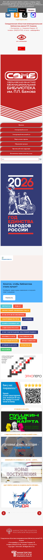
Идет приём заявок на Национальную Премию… (21, 485)
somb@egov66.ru (35, 30)
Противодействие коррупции (21, 148)
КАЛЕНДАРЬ (28, 319)
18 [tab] (32, 512)
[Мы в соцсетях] (8, 14)
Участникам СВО (25, 336)
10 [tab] (21, 512)
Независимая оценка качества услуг (21, 153)
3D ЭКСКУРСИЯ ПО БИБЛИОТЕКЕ (13, 315)
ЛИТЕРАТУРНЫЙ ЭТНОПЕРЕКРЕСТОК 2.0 (15, 310)
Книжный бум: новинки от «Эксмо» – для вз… (21, 460)
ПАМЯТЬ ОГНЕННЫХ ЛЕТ (10, 323)
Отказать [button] (22, 10)
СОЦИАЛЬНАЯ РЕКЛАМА (10, 328)
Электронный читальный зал (21, 134)
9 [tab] (20, 512)
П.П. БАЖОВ (6, 349)
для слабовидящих (21, 41)
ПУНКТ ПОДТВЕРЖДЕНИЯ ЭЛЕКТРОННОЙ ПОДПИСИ (19, 332)
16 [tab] (29, 512)
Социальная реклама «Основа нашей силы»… (21, 434)
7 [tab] (17, 512)
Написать (9, 298)
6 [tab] (16, 512)
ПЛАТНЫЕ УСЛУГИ (8, 336)
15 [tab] (28, 512)
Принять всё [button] (12, 10)
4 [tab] (13, 512)
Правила (21, 125)
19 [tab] (33, 512)
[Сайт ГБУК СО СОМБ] (21, 88)
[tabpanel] (21, 458)
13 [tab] (25, 512)
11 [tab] (22, 512)
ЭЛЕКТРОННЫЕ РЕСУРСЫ (10, 319)
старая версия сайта (21, 19)
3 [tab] (12, 512)
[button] (36, 367)
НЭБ (24, 328)
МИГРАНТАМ (6, 306)
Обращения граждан (21, 144)
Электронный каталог (21, 129)
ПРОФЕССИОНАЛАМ (28, 341)
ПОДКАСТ (18, 306)
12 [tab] (24, 512)
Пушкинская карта (21, 409)
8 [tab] (18, 512)
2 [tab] (10, 512)
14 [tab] (26, 512)
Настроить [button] (31, 10)
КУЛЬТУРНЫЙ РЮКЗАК (10, 341)
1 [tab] (9, 512)
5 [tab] (14, 512)
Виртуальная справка (21, 139)
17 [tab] (31, 512)
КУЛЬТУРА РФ (25, 345)
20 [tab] (35, 512)
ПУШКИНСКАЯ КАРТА (9, 345)
